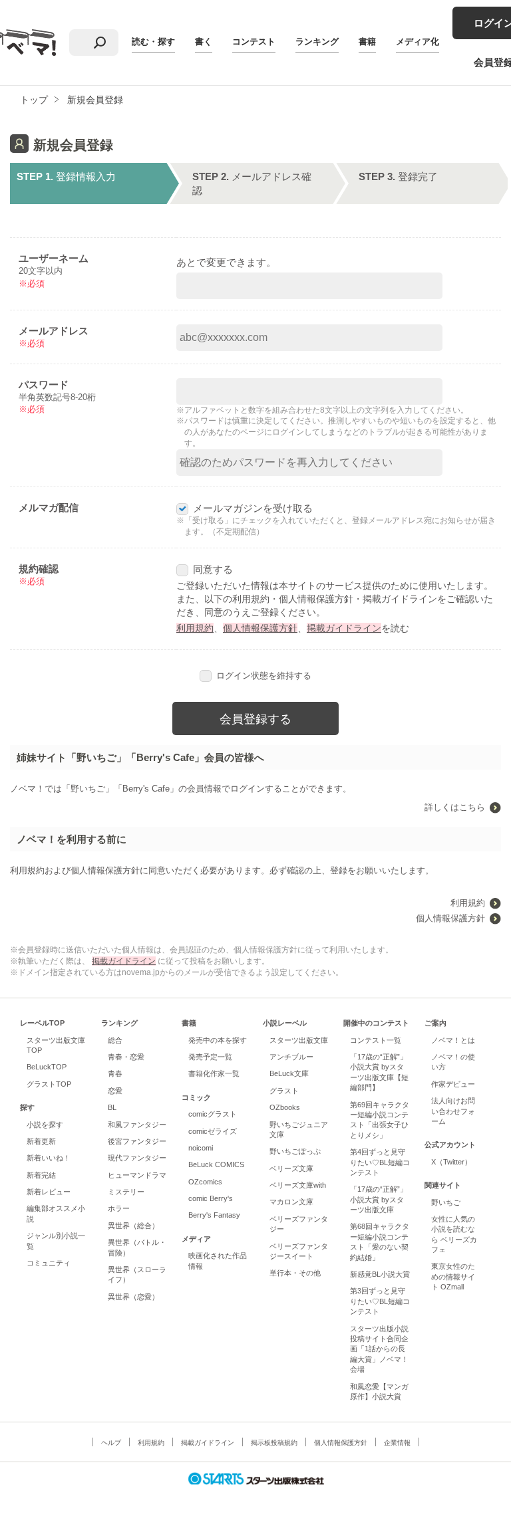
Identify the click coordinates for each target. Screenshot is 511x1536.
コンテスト (253, 42)
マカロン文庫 (291, 1202)
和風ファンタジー (137, 1125)
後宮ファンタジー (137, 1141)
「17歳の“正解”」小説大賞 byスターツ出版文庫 (378, 1199)
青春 (115, 1073)
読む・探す (153, 42)
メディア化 (417, 42)
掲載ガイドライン (344, 628)
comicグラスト (212, 1114)
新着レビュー (49, 1192)
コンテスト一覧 (375, 1040)
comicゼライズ (212, 1131)
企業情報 (397, 1442)
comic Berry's (210, 1198)
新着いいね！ (49, 1158)
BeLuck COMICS (216, 1164)
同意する (213, 569)
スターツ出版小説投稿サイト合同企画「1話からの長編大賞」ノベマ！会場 (379, 1349)
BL (112, 1107)
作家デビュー (453, 1084)
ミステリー (126, 1192)
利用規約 (195, 628)
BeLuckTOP (47, 1067)
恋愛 (115, 1091)
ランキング (317, 42)
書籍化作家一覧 (214, 1073)
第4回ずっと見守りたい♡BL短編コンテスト (380, 1162)
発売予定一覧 (210, 1057)
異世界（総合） (133, 1226)
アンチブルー (291, 1057)
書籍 (367, 42)
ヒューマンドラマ (137, 1175)
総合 (115, 1040)
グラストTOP (49, 1084)
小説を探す (45, 1125)
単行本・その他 (295, 1273)
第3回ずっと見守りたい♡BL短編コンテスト (380, 1301)
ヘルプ (111, 1442)
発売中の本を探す (217, 1040)
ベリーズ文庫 (291, 1168)
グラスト (284, 1091)
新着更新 (41, 1141)
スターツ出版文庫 (298, 1040)
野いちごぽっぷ (295, 1151)
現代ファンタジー (137, 1158)
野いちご (445, 1202)
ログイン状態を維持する (263, 676)
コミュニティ (49, 1263)
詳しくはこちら (455, 807)
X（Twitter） (451, 1162)
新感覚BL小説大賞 (380, 1274)
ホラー (119, 1208)
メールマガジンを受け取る (253, 508)
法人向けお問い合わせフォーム (453, 1111)
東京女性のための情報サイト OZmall (453, 1276)
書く (203, 42)
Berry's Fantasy (214, 1215)
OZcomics (205, 1182)
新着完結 (41, 1175)
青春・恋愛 (126, 1057)
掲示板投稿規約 (274, 1442)
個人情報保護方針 (260, 628)
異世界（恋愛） (133, 1297)
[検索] (99, 42)
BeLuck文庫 (289, 1073)
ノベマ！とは (453, 1040)
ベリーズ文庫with (297, 1185)
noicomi (200, 1148)
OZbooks (284, 1107)
